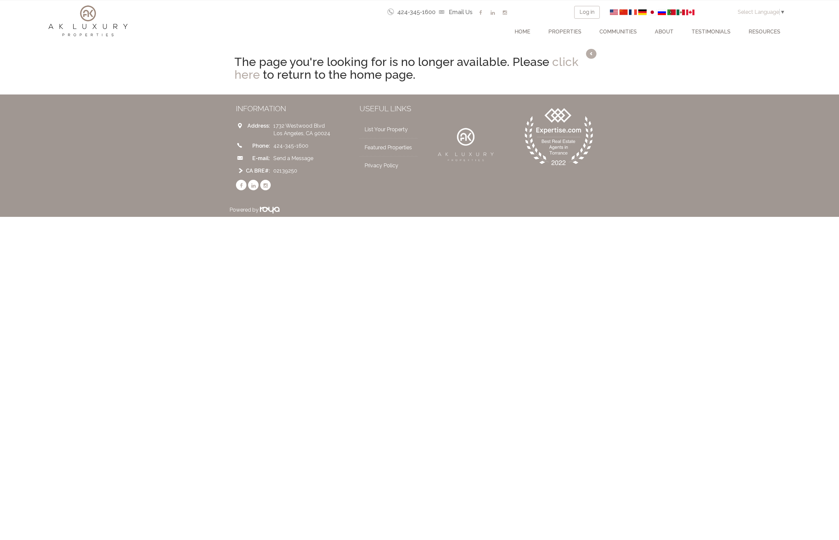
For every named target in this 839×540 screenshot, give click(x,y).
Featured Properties (388, 147)
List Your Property (386, 129)
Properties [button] (564, 32)
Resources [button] (764, 32)
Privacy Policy (381, 165)
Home (522, 32)
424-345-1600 (416, 12)
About (664, 32)
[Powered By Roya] (270, 210)
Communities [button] (618, 32)
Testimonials (711, 32)
